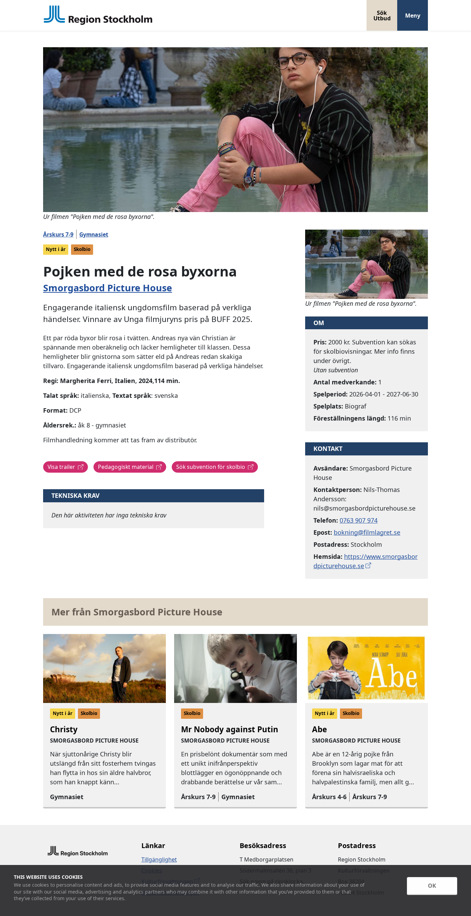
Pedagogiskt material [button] (125, 467)
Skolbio (82, 249)
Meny (412, 15)
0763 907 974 (359, 520)
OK (432, 885)
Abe (319, 729)
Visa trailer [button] (61, 467)
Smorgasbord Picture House (107, 287)
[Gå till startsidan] (98, 15)
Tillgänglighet (159, 859)
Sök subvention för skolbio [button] (210, 467)
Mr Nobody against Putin (229, 729)
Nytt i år (56, 249)
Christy (64, 729)
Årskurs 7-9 (58, 234)
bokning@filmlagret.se (367, 532)
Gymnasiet (93, 234)
